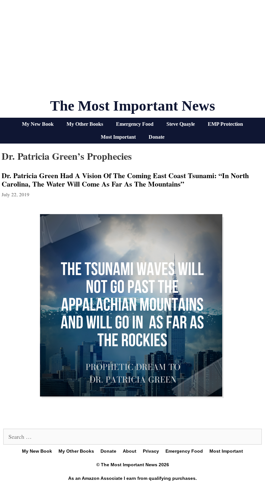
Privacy (151, 451)
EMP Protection (225, 124)
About (129, 451)
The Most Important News (132, 106)
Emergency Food (135, 124)
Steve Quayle (180, 124)
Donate (156, 137)
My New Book (38, 124)
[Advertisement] (132, 51)
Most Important (118, 137)
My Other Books (85, 124)
